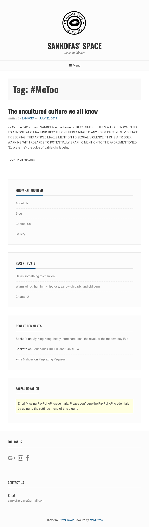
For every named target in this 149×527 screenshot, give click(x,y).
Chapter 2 (22, 297)
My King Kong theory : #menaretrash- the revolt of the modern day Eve (80, 339)
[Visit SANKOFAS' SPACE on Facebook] (27, 459)
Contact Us (23, 224)
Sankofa (28, 118)
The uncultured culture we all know (53, 111)
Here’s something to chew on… (36, 276)
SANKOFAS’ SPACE (74, 45)
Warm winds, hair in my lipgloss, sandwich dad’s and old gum (58, 286)
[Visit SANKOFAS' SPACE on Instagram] (20, 459)
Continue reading (23, 158)
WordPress (96, 520)
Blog (19, 213)
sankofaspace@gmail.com (26, 500)
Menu (77, 65)
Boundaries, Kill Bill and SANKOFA (55, 349)
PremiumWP (66, 520)
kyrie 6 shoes (25, 359)
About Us (22, 203)
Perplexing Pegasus (52, 359)
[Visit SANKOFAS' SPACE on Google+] (12, 459)
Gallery (20, 234)
